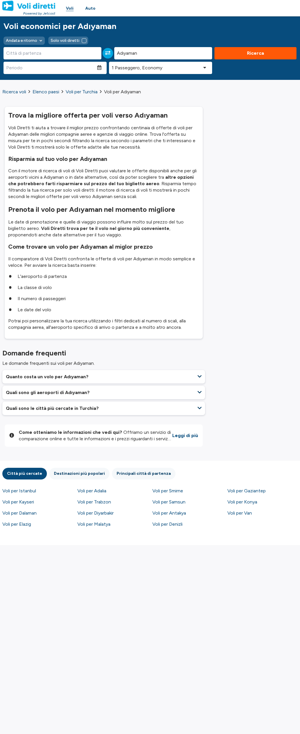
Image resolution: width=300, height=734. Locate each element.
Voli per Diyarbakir (95, 513)
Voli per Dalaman (19, 513)
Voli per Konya (242, 502)
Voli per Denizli (167, 524)
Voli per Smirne (167, 491)
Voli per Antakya (169, 513)
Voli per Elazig (16, 524)
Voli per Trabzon (94, 502)
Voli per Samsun (168, 502)
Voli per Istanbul (19, 491)
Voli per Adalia (91, 491)
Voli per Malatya (93, 524)
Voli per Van (239, 513)
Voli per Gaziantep (246, 491)
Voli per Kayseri (18, 502)
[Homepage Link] (28, 6)
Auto (90, 8)
